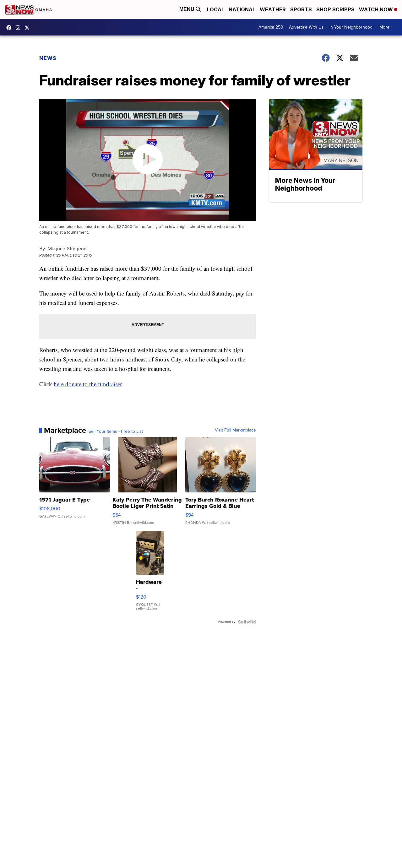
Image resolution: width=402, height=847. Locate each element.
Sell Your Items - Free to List (116, 431)
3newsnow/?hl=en (19, 27)
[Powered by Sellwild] (247, 622)
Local (215, 9)
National (242, 9)
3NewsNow (10, 27)
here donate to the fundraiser (88, 384)
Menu (187, 9)
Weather (273, 9)
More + (386, 27)
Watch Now (376, 9)
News (48, 58)
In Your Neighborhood (350, 27)
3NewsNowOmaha (28, 27)
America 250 (270, 27)
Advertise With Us (306, 27)
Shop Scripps (335, 9)
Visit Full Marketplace (235, 430)
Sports (301, 9)
